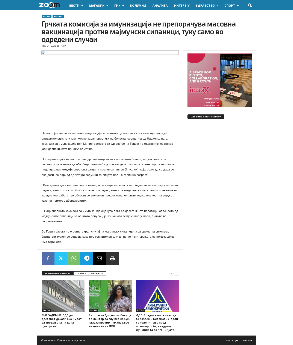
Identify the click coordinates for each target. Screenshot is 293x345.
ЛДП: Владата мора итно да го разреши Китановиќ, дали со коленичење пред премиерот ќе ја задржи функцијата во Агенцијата (157, 322)
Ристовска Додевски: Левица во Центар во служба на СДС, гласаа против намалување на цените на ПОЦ (110, 320)
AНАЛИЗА (160, 5)
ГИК (117, 5)
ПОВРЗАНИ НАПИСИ (57, 273)
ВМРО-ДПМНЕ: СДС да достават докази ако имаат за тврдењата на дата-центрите (62, 320)
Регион (58, 16)
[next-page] (177, 273)
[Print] (112, 258)
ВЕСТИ (74, 5)
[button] (249, 5)
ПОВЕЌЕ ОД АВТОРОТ (90, 273)
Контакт (247, 340)
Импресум (232, 340)
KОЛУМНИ (138, 5)
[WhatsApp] (73, 258)
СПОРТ (230, 5)
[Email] (99, 258)
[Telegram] (86, 258)
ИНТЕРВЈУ (181, 5)
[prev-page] (171, 273)
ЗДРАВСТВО (205, 5)
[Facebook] (48, 258)
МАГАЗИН (96, 5)
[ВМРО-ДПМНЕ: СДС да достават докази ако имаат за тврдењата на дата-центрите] (63, 296)
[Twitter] (60, 258)
